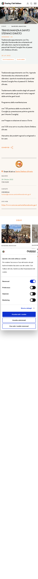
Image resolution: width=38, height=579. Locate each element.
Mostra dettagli (26, 308)
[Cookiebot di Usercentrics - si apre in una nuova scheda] (27, 251)
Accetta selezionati (19, 320)
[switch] (33, 287)
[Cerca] (31, 3)
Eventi (4, 26)
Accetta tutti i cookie (19, 314)
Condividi (5, 147)
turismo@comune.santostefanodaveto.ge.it (16, 194)
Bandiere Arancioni (19, 26)
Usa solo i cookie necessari (19, 326)
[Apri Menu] (35, 3)
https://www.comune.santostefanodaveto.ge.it (19, 205)
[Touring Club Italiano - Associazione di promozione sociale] (11, 3)
